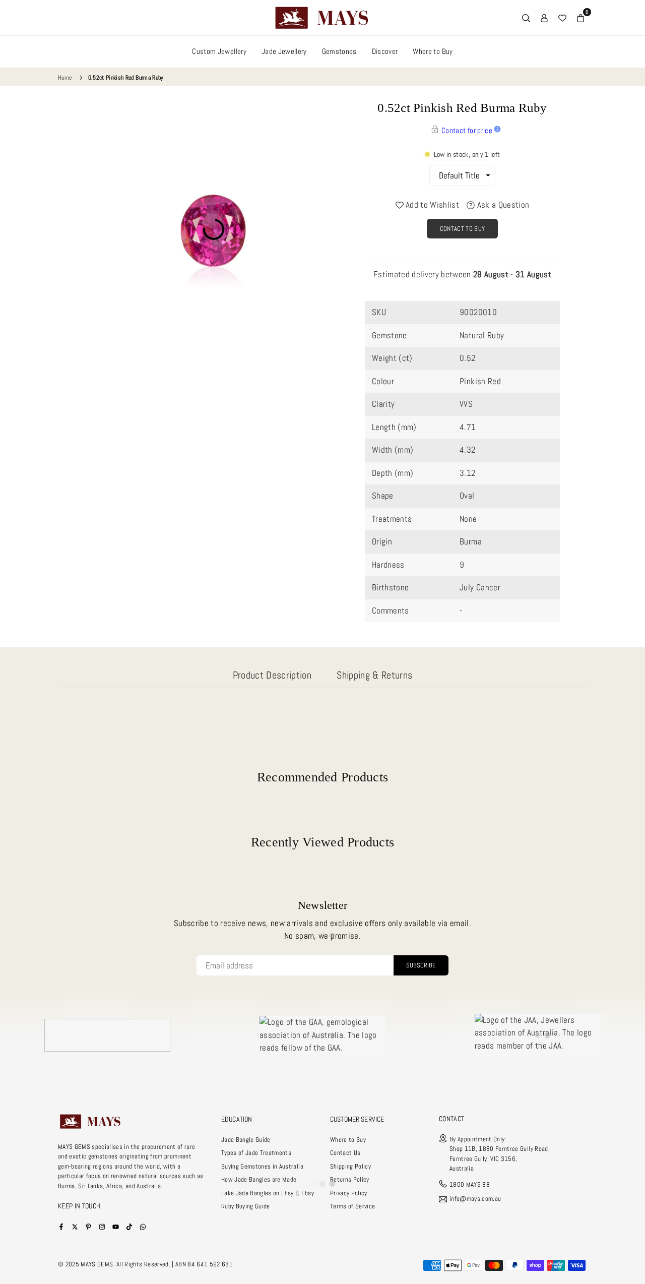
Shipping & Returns (374, 675)
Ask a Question (502, 204)
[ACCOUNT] (544, 17)
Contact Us (345, 1152)
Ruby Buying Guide (245, 1206)
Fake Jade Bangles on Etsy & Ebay (267, 1193)
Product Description (272, 675)
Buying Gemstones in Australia (262, 1166)
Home (65, 78)
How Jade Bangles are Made (259, 1179)
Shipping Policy (350, 1166)
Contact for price (466, 130)
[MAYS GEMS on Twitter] (75, 1226)
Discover (385, 51)
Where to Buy (433, 51)
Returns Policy (349, 1179)
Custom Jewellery (219, 51)
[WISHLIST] (562, 17)
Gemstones (339, 51)
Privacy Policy (348, 1193)
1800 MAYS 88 (469, 1184)
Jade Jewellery (284, 51)
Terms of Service (352, 1206)
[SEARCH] (526, 17)
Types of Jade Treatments (256, 1152)
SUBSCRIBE (421, 965)
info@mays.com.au (475, 1199)
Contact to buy (462, 228)
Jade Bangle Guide (246, 1139)
